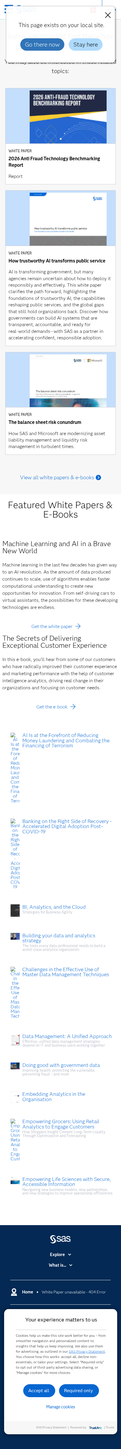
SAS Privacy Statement (87, 1351)
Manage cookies (60, 1407)
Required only (78, 1390)
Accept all (38, 1390)
